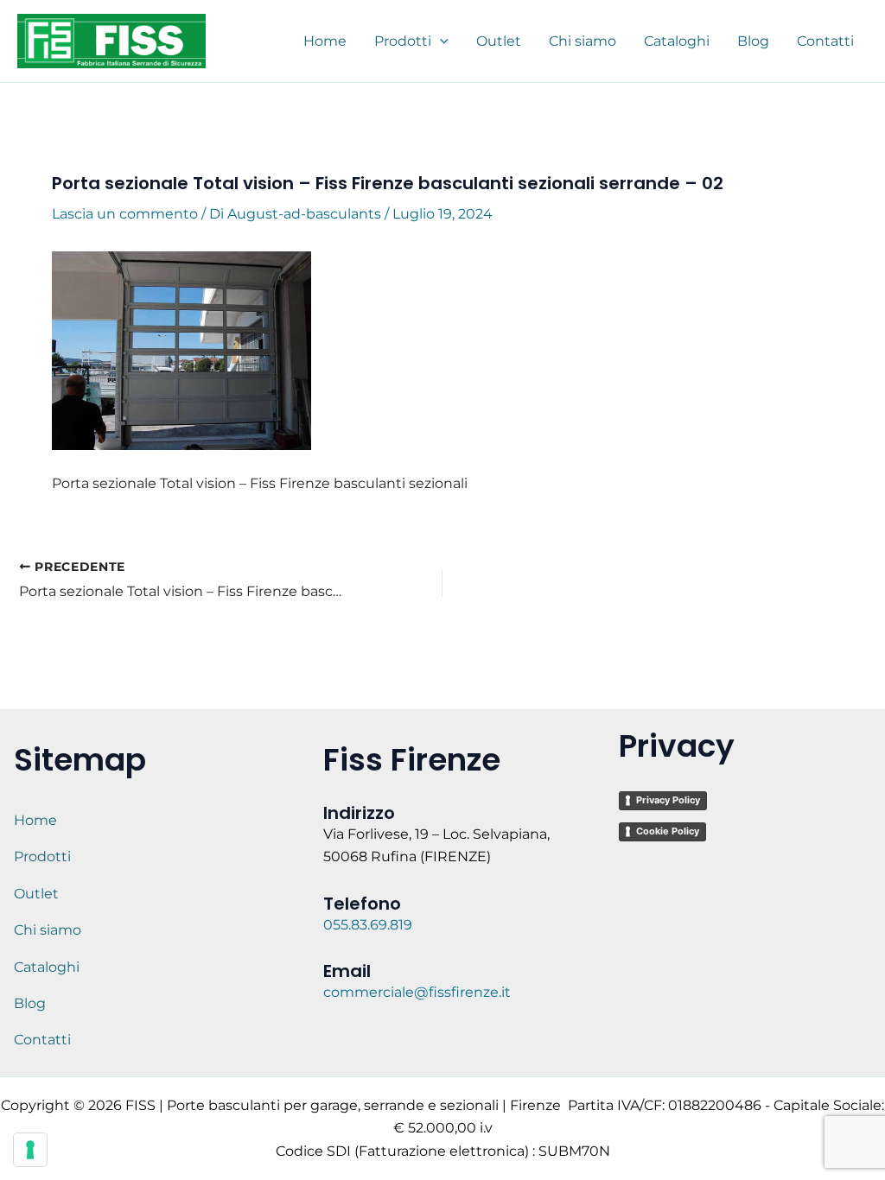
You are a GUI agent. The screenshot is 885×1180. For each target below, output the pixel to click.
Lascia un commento (125, 214)
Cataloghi (47, 967)
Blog (30, 1003)
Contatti (42, 1039)
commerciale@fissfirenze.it (417, 992)
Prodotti (42, 856)
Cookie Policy (667, 831)
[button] (440, 41)
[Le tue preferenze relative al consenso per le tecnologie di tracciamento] (30, 1149)
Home (35, 820)
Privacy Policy (668, 800)
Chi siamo (47, 930)
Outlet (36, 893)
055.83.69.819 (369, 925)
